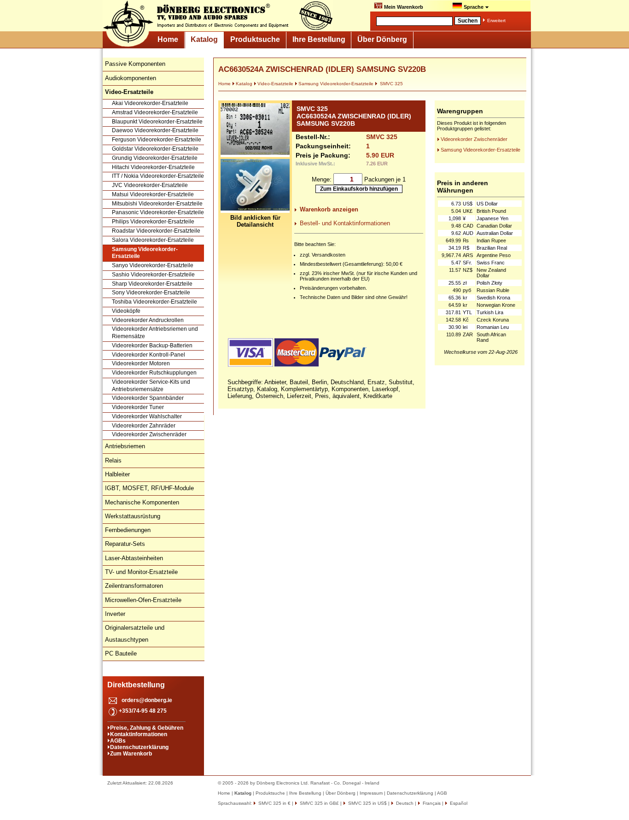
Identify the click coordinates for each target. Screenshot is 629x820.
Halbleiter (117, 474)
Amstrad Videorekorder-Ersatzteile (155, 112)
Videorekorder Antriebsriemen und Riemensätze (155, 333)
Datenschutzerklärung (139, 747)
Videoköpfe (126, 311)
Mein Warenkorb (403, 7)
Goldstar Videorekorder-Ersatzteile (155, 149)
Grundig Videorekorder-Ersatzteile (155, 158)
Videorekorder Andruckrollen (148, 320)
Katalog (204, 39)
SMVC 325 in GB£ (318, 803)
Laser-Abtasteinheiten (134, 558)
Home (167, 39)
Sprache (473, 7)
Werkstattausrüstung (132, 516)
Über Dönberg (382, 39)
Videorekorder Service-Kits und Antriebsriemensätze (151, 385)
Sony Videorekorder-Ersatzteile (151, 292)
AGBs (118, 741)
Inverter (115, 613)
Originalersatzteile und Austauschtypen (134, 633)
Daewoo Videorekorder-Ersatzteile (155, 130)
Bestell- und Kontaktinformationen (345, 223)
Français (431, 803)
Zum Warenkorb (131, 753)
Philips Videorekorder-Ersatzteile (153, 221)
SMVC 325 (391, 83)
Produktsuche (255, 39)
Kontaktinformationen (138, 734)
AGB (442, 793)
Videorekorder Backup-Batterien (152, 345)
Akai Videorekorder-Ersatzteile (150, 103)
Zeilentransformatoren (134, 585)
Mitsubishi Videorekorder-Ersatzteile (157, 203)
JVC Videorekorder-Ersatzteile (150, 185)
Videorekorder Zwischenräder (149, 434)
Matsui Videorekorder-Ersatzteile (153, 194)
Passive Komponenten (135, 63)
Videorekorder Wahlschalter (147, 416)
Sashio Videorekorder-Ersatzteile (153, 274)
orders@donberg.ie (147, 700)
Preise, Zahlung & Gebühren (146, 728)
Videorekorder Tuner (138, 407)
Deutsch (404, 803)
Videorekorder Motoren (141, 363)
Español (457, 803)
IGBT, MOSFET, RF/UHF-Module (149, 488)
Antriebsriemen (125, 446)
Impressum (371, 793)
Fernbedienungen (128, 530)
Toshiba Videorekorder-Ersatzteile (154, 302)
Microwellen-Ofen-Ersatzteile (143, 600)
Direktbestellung (136, 685)
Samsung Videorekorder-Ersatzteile (145, 253)
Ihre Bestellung (318, 39)
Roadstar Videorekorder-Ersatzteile (156, 231)
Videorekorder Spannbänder (148, 398)
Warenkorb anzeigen (329, 209)
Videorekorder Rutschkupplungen (154, 372)
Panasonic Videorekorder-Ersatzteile (158, 212)
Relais (113, 460)
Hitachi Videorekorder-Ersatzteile (153, 167)
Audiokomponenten (130, 78)
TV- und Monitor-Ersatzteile (141, 571)
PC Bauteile (121, 653)
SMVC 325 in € (274, 803)
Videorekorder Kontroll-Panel (148, 354)
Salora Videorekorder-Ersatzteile (153, 240)
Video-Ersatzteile (275, 83)
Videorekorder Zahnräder (143, 425)
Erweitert (496, 20)
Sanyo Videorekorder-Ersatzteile (152, 265)
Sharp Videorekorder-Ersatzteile (152, 284)
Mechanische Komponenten (142, 502)
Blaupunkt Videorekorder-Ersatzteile (157, 121)
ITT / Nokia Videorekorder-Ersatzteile (158, 176)
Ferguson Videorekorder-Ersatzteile (156, 139)
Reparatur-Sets (125, 543)
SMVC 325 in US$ (367, 803)
